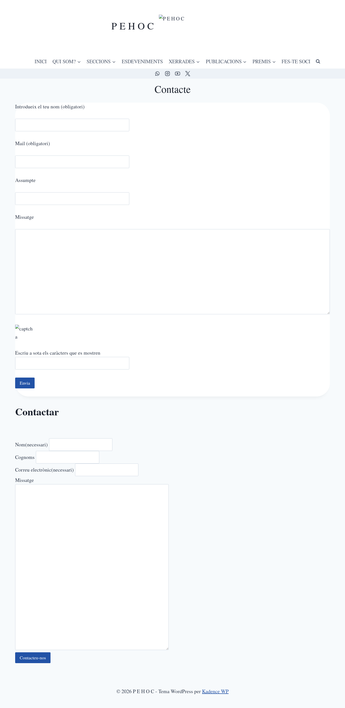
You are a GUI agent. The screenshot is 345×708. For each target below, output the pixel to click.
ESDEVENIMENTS (142, 61)
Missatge (24, 480)
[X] (188, 74)
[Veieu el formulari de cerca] (318, 61)
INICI (41, 61)
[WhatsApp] (157, 74)
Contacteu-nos (33, 658)
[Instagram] (167, 74)
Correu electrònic (44, 469)
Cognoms (25, 457)
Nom (31, 444)
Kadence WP (215, 691)
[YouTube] (178, 74)
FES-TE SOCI (296, 61)
